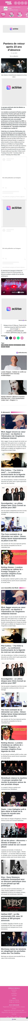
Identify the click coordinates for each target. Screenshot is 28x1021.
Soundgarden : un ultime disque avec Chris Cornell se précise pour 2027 (13, 505)
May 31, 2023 (22, 332)
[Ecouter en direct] (19, 3)
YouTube (14, 995)
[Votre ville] (15, 3)
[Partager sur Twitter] (10, 339)
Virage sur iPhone (14, 1000)
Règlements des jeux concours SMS (14, 1010)
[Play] (2, 13)
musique (11, 345)
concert (6, 345)
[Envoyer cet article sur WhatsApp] (18, 339)
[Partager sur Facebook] (6, 339)
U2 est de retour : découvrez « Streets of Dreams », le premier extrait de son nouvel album (14, 843)
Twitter (14, 992)
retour (23, 345)
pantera (7, 346)
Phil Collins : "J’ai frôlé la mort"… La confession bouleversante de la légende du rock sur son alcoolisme (13, 473)
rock (2, 345)
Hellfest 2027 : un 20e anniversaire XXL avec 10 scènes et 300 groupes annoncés (11, 917)
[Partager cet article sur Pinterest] (14, 339)
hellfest (3, 346)
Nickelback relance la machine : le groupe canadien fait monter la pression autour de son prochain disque (14, 781)
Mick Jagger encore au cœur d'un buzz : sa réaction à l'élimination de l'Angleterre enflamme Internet (13, 435)
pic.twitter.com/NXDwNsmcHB (15, 330)
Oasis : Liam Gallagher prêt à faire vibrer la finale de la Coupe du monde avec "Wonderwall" (13, 812)
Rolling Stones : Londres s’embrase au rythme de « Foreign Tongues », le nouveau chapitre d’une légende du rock (12, 571)
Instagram (14, 993)
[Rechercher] (22, 3)
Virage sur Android (14, 1002)
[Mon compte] (25, 3)
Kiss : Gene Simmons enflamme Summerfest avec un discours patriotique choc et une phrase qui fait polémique (13, 881)
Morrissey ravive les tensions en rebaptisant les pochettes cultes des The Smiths (13, 951)
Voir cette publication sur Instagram (11, 177)
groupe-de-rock (17, 345)
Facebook (14, 990)
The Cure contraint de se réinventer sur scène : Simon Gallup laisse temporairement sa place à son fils (13, 537)
